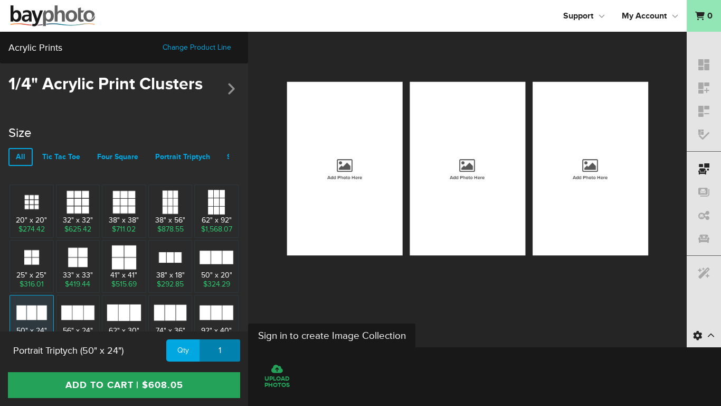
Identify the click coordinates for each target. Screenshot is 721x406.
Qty (183, 350)
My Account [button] (644, 16)
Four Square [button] (117, 156)
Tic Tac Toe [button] (61, 156)
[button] (704, 16)
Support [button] (578, 16)
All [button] (20, 156)
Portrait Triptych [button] (182, 156)
